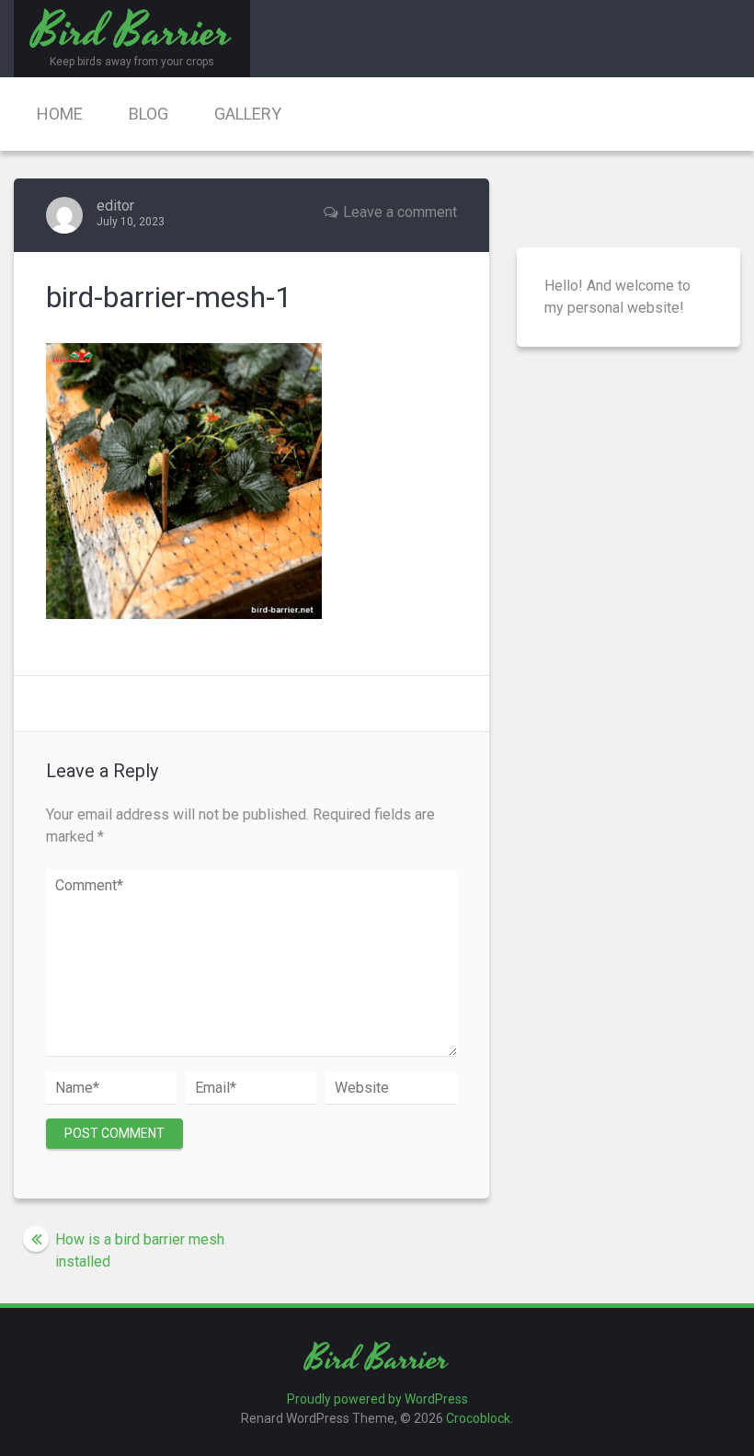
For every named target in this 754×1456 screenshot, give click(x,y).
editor (115, 205)
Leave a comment (400, 212)
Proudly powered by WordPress (377, 1399)
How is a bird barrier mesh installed (139, 1250)
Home (60, 113)
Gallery (247, 113)
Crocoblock (478, 1418)
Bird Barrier (377, 1360)
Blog (148, 113)
